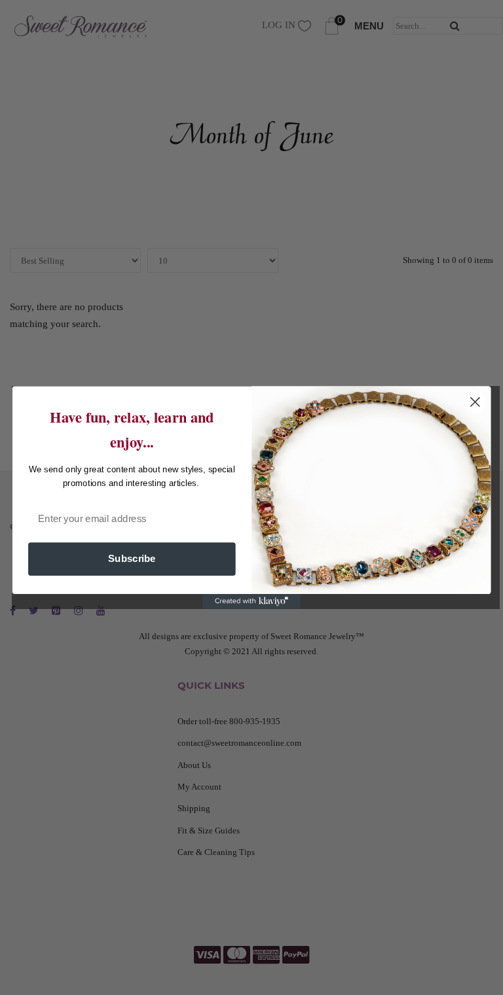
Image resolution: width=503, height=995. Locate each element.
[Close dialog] (475, 402)
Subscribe (132, 558)
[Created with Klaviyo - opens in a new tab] (251, 601)
